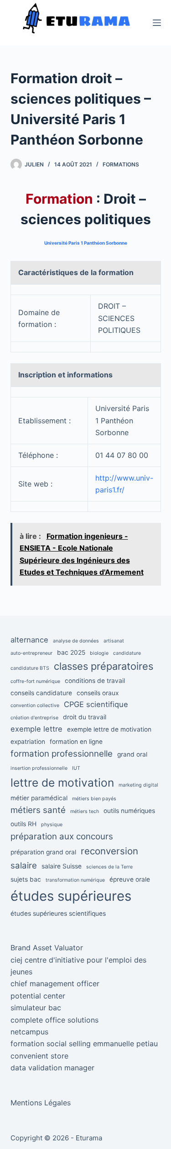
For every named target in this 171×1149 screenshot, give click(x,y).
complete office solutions (54, 1019)
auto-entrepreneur (31, 653)
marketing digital (138, 785)
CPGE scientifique (96, 704)
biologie (99, 653)
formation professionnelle (61, 753)
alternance (29, 639)
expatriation (27, 741)
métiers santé (38, 810)
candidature (127, 653)
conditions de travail (95, 680)
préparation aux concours (61, 836)
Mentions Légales (40, 1102)
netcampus (29, 1031)
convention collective (34, 705)
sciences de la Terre (109, 867)
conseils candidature (41, 693)
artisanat (114, 641)
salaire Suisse (61, 866)
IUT (76, 768)
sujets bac (25, 879)
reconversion (109, 851)
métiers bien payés (94, 799)
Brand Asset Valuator (46, 947)
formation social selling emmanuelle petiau (84, 1043)
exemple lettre (36, 728)
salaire (23, 865)
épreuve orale (129, 879)
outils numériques (129, 810)
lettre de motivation (62, 782)
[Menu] (157, 23)
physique (51, 825)
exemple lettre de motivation (109, 729)
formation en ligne (76, 741)
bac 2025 (71, 652)
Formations (121, 164)
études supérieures (70, 896)
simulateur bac (35, 1007)
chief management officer (54, 983)
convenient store (39, 1055)
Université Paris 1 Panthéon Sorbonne (85, 243)
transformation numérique (75, 880)
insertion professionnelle (38, 768)
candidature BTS (29, 668)
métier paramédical (38, 798)
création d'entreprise (34, 718)
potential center (37, 995)
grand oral (132, 754)
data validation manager (52, 1067)
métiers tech (84, 811)
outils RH (23, 824)
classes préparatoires (103, 666)
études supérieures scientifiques (58, 913)
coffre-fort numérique (35, 681)
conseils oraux (98, 693)
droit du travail (84, 717)
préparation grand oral (43, 852)
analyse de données (76, 641)
